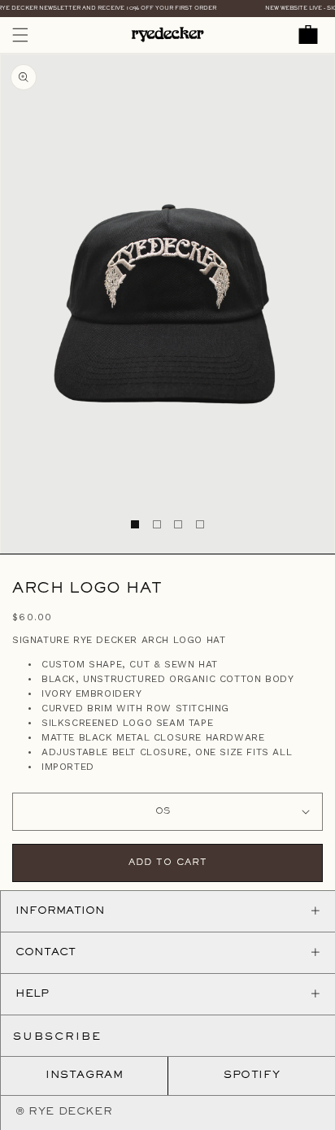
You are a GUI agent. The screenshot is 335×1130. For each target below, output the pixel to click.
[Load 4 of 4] (200, 524)
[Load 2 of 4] (157, 524)
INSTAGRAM (84, 1075)
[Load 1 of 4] (135, 524)
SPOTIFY (252, 1075)
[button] (20, 35)
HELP (32, 994)
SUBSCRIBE (57, 1037)
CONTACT (45, 953)
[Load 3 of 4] (178, 524)
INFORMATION (60, 911)
